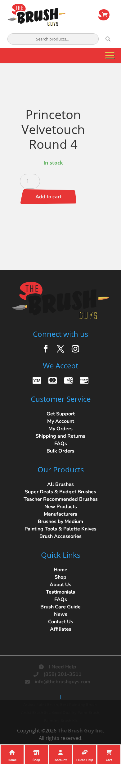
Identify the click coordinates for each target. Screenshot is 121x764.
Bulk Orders (60, 451)
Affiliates (60, 629)
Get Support (61, 413)
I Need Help (62, 666)
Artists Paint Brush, (41, 704)
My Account (60, 421)
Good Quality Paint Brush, (76, 712)
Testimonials (60, 592)
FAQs (60, 443)
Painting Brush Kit (61, 720)
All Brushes (60, 484)
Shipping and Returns (60, 436)
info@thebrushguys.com (62, 681)
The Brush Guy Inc (80, 730)
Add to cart (48, 196)
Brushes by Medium (60, 521)
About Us (60, 584)
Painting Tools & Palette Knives (60, 529)
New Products (60, 506)
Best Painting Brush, (79, 704)
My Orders (60, 428)
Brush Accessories (60, 536)
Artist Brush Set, (36, 712)
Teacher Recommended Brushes (61, 499)
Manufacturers (60, 514)
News (60, 614)
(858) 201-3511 (62, 674)
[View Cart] (104, 14)
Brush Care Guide (60, 606)
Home (60, 569)
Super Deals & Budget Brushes (60, 491)
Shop (60, 577)
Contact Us (60, 621)
